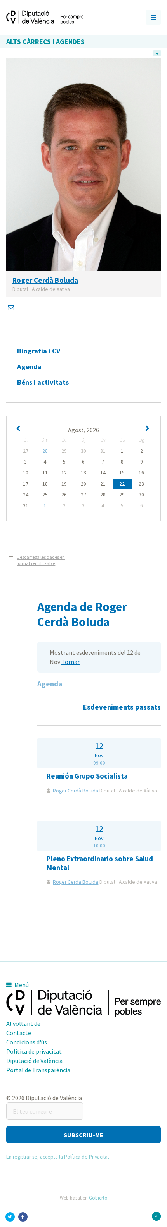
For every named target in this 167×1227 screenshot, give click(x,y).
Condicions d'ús (26, 1042)
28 (45, 451)
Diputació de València (34, 1060)
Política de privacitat (34, 1051)
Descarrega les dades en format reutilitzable (41, 560)
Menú (21, 985)
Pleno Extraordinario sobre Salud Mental (100, 863)
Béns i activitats (43, 382)
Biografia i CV (38, 350)
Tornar (70, 662)
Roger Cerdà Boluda (75, 790)
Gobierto (98, 1197)
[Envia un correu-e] (11, 307)
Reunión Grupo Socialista (87, 776)
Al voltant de (23, 1023)
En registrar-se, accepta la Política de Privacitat (57, 1156)
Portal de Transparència (38, 1070)
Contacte (18, 1033)
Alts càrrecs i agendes (45, 41)
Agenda (29, 366)
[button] (83, 1134)
